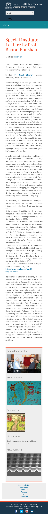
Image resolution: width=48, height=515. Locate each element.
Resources (24, 487)
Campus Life (24, 489)
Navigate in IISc (24, 485)
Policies (24, 492)
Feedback (27, 507)
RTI (24, 494)
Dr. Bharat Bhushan (23, 75)
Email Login (35, 507)
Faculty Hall (17, 57)
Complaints (24, 496)
